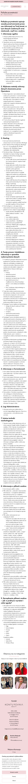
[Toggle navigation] (25, 6)
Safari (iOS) (9, 641)
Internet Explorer (10, 628)
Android (8, 639)
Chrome (8, 630)
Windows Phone (10, 643)
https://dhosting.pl (14, 152)
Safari (7, 631)
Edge (7, 626)
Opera (7, 635)
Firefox (7, 633)
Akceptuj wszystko (14, 772)
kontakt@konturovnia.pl (17, 740)
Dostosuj (14, 776)
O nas (14, 752)
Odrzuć (14, 780)
